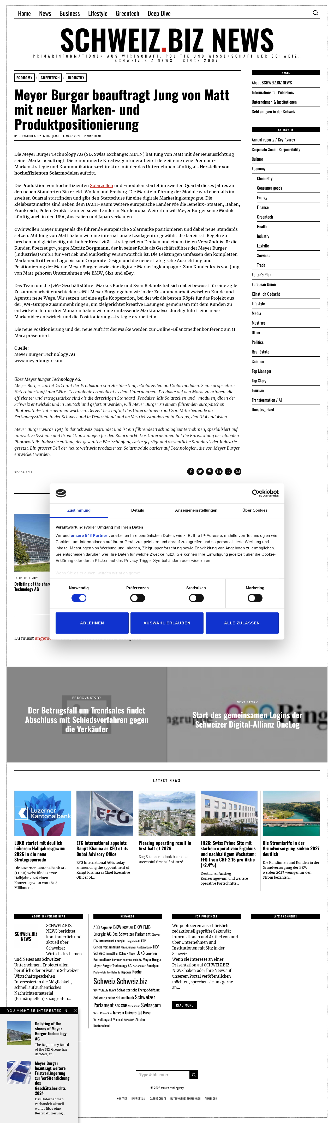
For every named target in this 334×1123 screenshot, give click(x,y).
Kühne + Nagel (127, 953)
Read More (184, 1005)
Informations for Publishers (273, 92)
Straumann (134, 1006)
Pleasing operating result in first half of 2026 (165, 845)
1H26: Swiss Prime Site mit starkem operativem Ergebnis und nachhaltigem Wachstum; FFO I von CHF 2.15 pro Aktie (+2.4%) (228, 853)
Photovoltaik (99, 972)
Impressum (139, 1098)
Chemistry (264, 178)
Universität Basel (138, 1012)
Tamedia (118, 1012)
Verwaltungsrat (102, 1019)
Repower (126, 972)
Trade (261, 265)
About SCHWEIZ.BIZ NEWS (272, 82)
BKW (117, 926)
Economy (24, 77)
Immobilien (112, 953)
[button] (193, 1074)
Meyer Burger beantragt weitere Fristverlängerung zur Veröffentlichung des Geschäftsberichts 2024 (52, 1078)
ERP (143, 940)
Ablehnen (92, 623)
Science (258, 361)
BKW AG (127, 927)
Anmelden (211, 1098)
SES (117, 1005)
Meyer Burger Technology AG (112, 965)
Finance (263, 207)
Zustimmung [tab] (79, 510)
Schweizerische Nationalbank (113, 997)
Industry (76, 77)
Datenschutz (158, 1098)
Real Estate (260, 352)
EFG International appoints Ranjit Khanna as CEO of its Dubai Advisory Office (102, 848)
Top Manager (261, 371)
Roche (137, 972)
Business (69, 13)
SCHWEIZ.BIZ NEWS (104, 990)
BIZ (110, 928)
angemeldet (47, 638)
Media (256, 313)
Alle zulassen (242, 623)
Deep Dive (159, 13)
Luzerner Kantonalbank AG (127, 959)
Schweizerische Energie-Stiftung (138, 989)
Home (24, 13)
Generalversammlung (106, 947)
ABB (96, 927)
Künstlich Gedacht (266, 294)
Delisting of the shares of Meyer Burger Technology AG (48, 586)
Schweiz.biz (132, 980)
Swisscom (151, 1005)
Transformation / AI (267, 400)
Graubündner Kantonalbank (136, 947)
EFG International (103, 940)
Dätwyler (156, 934)
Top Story (259, 380)
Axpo (104, 927)
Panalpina (153, 965)
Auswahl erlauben (167, 623)
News (45, 13)
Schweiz (104, 980)
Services (263, 255)
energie (120, 940)
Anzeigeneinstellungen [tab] (196, 510)
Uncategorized (263, 409)
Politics (258, 342)
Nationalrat (139, 966)
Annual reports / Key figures (273, 140)
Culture (257, 159)
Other (256, 332)
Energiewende (133, 941)
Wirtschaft (129, 1019)
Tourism (258, 390)
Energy (262, 197)
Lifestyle (98, 13)
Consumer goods (269, 188)
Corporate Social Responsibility (276, 149)
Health (262, 226)
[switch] (137, 598)
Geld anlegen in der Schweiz (273, 111)
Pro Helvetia (113, 972)
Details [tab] (137, 510)
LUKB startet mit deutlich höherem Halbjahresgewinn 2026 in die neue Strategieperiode (39, 851)
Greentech (127, 13)
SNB (124, 1005)
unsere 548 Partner (89, 535)
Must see (259, 323)
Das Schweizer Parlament (131, 934)
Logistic (263, 246)
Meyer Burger (152, 959)
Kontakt (122, 1098)
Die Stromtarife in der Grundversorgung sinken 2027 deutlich (291, 848)
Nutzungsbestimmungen (185, 1098)
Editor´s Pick (261, 274)
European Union (264, 284)
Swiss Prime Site (102, 1013)
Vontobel (118, 1019)
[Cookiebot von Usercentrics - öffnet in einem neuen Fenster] (256, 493)
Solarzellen (101, 185)
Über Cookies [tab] (254, 510)
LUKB (140, 953)
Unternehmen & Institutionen (274, 102)
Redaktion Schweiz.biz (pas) (39, 136)
